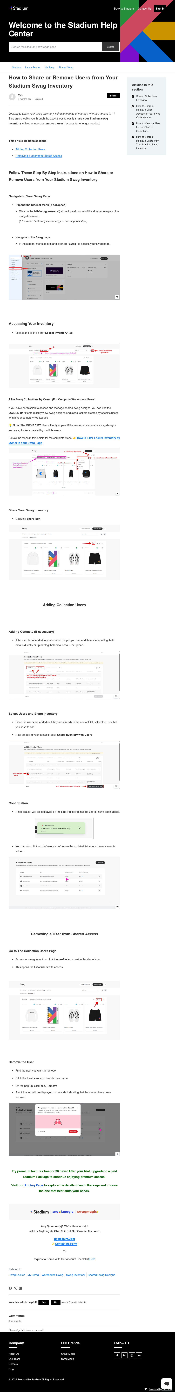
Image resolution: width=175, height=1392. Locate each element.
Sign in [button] (160, 8)
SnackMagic (68, 1353)
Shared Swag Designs (101, 1275)
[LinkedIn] (20, 1288)
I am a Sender (33, 67)
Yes (44, 1302)
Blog (11, 1369)
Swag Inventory (75, 1275)
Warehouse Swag (52, 1275)
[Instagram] (132, 1355)
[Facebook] (10, 1288)
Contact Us (144, 8)
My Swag (50, 67)
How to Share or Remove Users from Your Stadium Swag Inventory (147, 142)
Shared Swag (66, 67)
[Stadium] (19, 10)
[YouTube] (139, 1355)
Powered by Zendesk (160, 1389)
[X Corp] (15, 1288)
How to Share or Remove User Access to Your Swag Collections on (148, 111)
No (55, 1302)
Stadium (16, 67)
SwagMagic (67, 1358)
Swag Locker (17, 1275)
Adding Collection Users (30, 149)
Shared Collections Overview (146, 98)
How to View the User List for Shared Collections (148, 127)
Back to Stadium (124, 8)
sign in (19, 1330)
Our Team (14, 1358)
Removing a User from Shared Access (39, 156)
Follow (113, 95)
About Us (14, 1353)
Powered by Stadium (29, 1379)
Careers (13, 1364)
